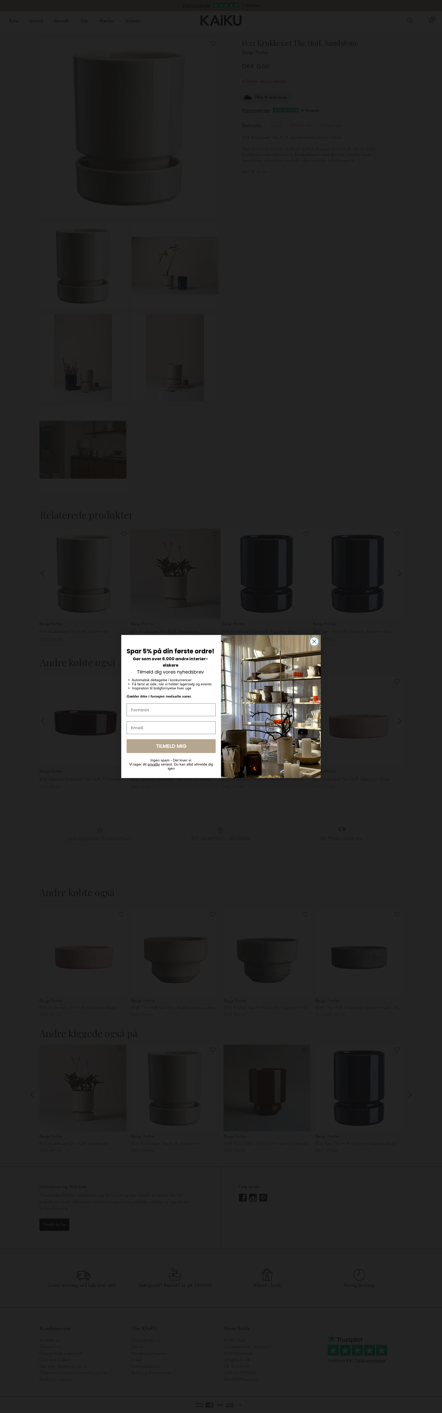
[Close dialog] (314, 641)
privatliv (154, 764)
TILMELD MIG (171, 746)
